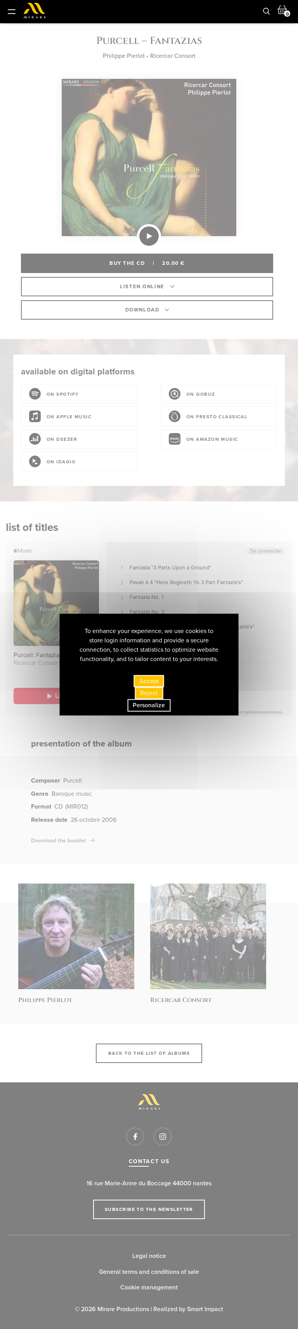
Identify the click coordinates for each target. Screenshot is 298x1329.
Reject (149, 693)
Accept (149, 681)
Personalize (149, 705)
